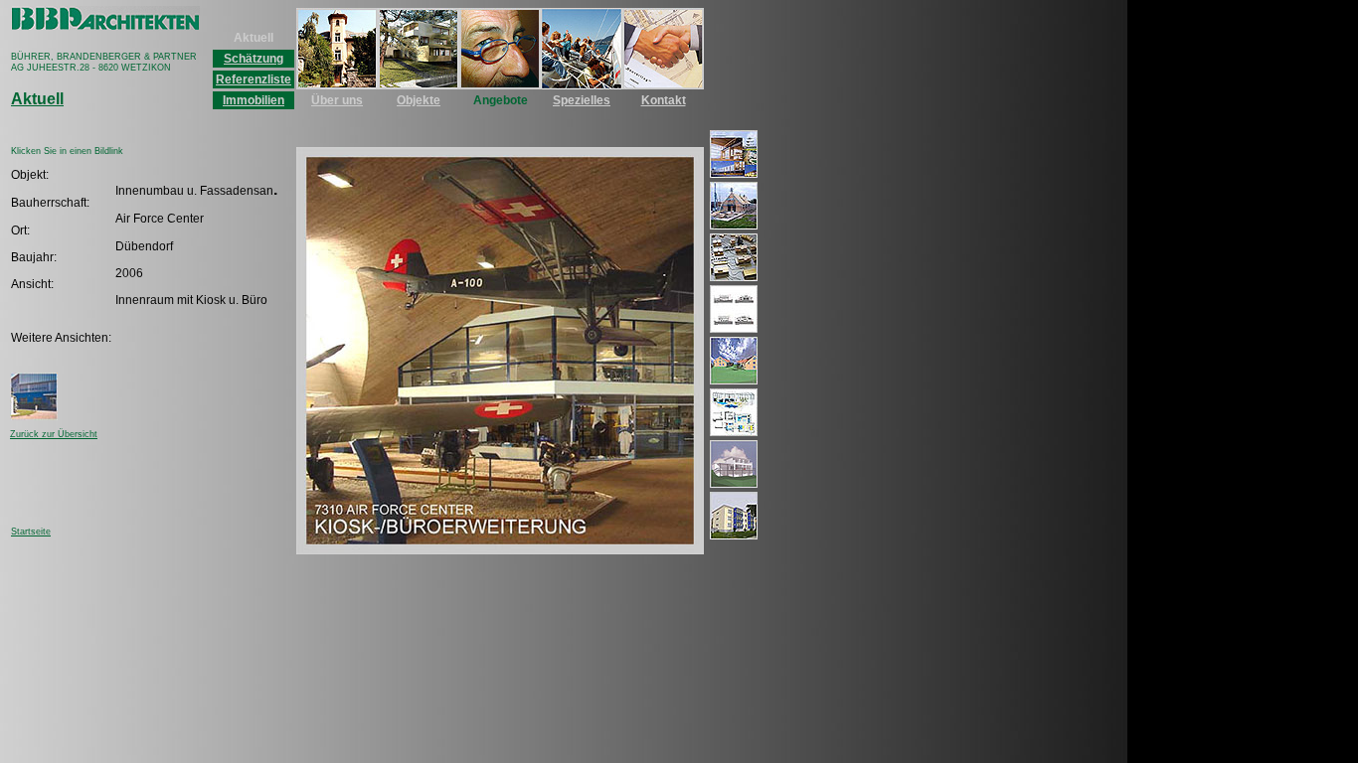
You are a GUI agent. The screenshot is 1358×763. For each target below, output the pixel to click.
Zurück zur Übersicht (53, 434)
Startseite (31, 531)
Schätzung (253, 59)
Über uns (337, 100)
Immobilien (253, 100)
